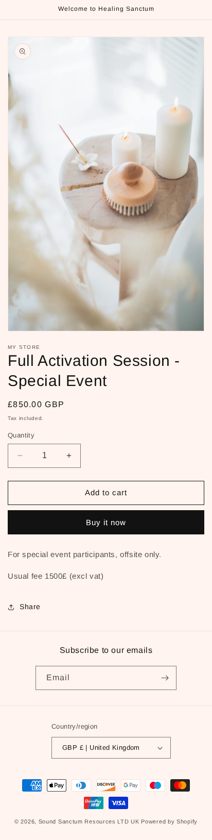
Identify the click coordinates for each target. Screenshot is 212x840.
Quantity (21, 435)
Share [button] (30, 606)
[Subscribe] (164, 678)
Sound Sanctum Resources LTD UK (89, 821)
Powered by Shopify (169, 821)
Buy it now (106, 522)
